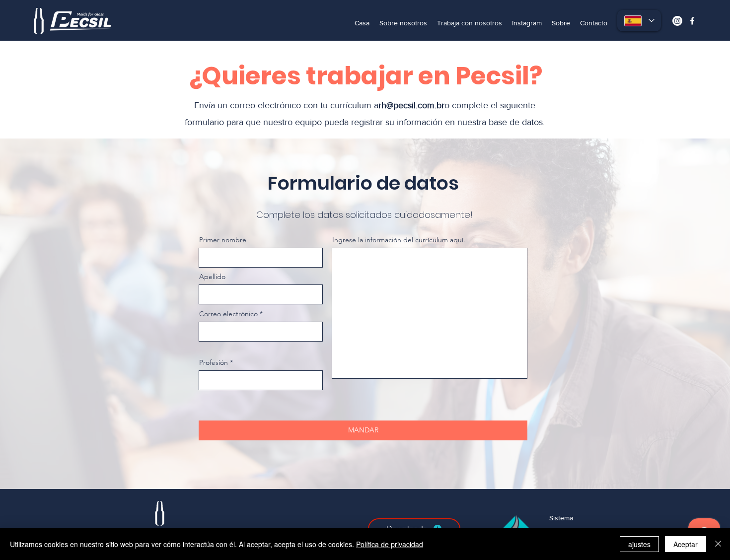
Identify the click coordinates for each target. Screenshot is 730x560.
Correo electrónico (228, 313)
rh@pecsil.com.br (411, 105)
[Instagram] (677, 21)
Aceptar (685, 544)
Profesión (213, 362)
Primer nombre (222, 239)
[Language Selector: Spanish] (639, 20)
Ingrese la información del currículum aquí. (398, 239)
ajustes (639, 544)
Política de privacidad (389, 544)
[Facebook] (692, 21)
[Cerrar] (718, 544)
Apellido (212, 276)
